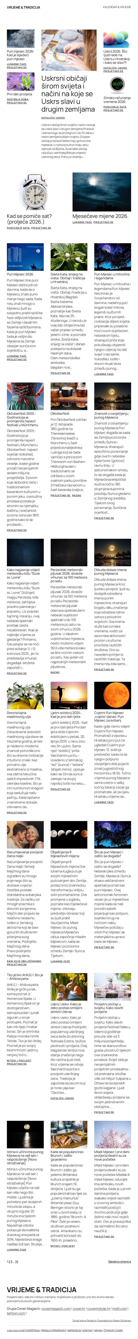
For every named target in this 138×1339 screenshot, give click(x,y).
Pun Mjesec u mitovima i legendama (112, 276)
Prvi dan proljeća (19, 94)
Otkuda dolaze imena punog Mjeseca (110, 572)
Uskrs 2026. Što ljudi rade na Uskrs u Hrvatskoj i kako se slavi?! (117, 57)
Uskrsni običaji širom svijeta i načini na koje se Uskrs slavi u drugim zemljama (68, 93)
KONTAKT (88, 1330)
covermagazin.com (56, 1308)
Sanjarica (92, 1320)
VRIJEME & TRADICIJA (23, 7)
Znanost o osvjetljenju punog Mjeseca (111, 415)
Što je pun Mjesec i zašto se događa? (108, 854)
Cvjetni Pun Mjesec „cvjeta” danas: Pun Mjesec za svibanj (109, 716)
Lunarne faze (16, 64)
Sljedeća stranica (119, 1261)
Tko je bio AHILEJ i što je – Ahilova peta (25, 977)
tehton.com (16, 1313)
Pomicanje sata (115, 106)
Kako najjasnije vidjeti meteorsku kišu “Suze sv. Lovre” (23, 573)
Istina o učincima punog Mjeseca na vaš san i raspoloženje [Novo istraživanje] (25, 1157)
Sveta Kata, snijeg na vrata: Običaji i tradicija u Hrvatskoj (68, 278)
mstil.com (119, 1308)
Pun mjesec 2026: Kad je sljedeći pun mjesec (20, 55)
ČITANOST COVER (113, 1330)
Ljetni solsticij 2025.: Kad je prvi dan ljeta (66, 715)
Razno (76, 495)
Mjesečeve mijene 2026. (101, 216)
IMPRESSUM (74, 1330)
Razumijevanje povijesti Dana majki (25, 854)
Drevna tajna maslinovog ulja (19, 715)
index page (13, 1330)
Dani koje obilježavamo (24, 961)
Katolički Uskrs (53, 117)
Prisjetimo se (17, 67)
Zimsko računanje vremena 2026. (117, 100)
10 (16, 1261)
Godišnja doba (17, 99)
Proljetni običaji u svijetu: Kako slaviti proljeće (108, 1008)
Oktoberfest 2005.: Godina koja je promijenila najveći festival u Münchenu (22, 419)
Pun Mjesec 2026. (20, 274)
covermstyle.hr (98, 1308)
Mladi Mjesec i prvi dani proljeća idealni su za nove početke (112, 1155)
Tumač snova (79, 1320)
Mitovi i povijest (19, 1060)
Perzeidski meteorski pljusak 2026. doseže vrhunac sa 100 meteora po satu (69, 575)
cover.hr (79, 1308)
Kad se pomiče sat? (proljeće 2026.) (29, 218)
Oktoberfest (60, 413)
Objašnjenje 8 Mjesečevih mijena (65, 854)
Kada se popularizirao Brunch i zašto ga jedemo (67, 1155)
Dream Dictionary (122, 1320)
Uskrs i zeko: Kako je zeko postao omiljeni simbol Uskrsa (66, 1008)
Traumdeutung (105, 1320)
